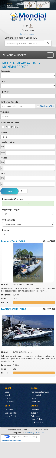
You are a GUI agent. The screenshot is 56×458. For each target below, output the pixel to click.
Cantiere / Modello (9, 102)
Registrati (35, 413)
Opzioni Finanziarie (9, 122)
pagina (5, 230)
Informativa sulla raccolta (11, 440)
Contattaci (35, 409)
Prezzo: (5, 302)
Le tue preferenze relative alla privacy (23, 437)
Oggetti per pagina (11, 209)
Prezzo (3, 158)
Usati (7, 392)
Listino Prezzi (10, 416)
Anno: (4, 298)
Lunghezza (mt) (7, 142)
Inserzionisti (36, 395)
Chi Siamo (9, 409)
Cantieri (34, 398)
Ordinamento (8, 220)
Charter (8, 398)
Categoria (5, 71)
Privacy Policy (36, 419)
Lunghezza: (7, 294)
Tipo (2, 81)
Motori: (5, 284)
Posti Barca (35, 401)
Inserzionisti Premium (40, 392)
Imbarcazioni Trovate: (12, 199)
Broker (3, 132)
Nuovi (7, 395)
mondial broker (15, 54)
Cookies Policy (37, 422)
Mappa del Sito (11, 413)
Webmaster (35, 416)
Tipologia (4, 91)
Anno (2, 173)
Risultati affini (47, 106)
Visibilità (4, 112)
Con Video (9, 401)
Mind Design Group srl (34, 432)
